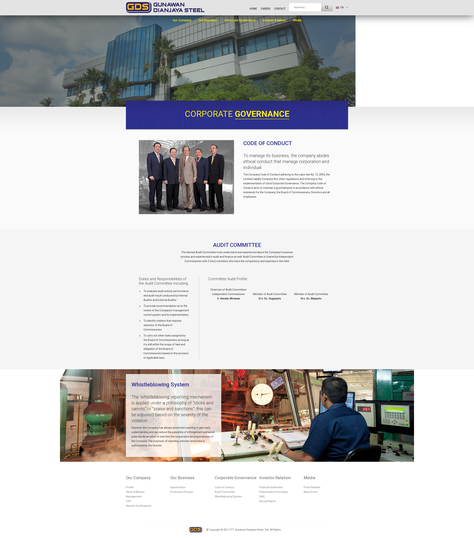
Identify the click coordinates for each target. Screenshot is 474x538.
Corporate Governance (239, 20)
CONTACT (280, 8)
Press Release (312, 487)
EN (342, 7)
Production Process (181, 491)
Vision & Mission (135, 491)
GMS (262, 496)
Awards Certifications (138, 505)
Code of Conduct (224, 487)
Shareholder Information (273, 491)
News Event (310, 491)
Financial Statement (271, 487)
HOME (253, 8)
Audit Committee (225, 491)
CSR (128, 501)
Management (134, 496)
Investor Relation (274, 20)
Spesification (178, 487)
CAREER (265, 8)
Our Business (208, 20)
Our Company (182, 20)
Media (297, 20)
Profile (129, 487)
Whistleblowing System (228, 496)
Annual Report (267, 501)
